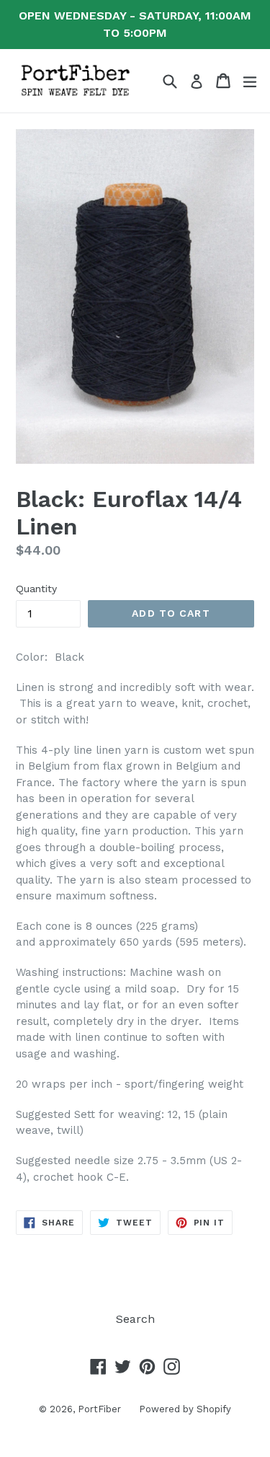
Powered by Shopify (185, 1409)
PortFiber (99, 1409)
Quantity (36, 588)
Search (135, 1319)
